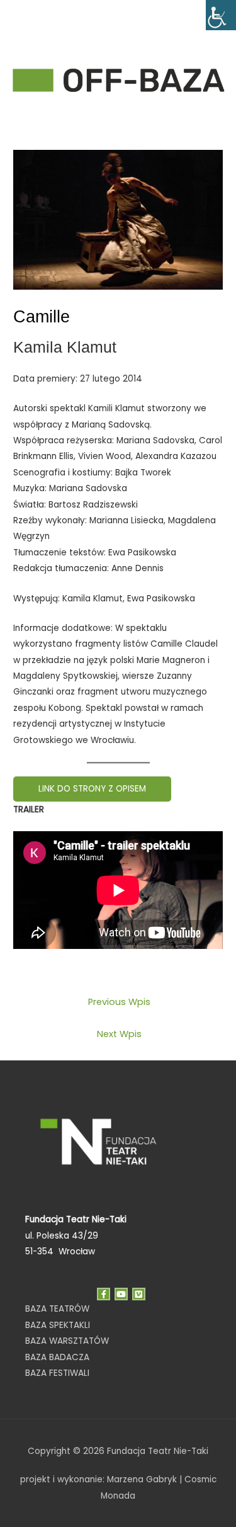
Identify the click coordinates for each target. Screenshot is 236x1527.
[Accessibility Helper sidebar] (221, 15)
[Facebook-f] (103, 1294)
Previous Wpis (119, 1002)
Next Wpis (119, 1034)
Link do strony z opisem (92, 789)
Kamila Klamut (64, 347)
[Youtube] (121, 1294)
